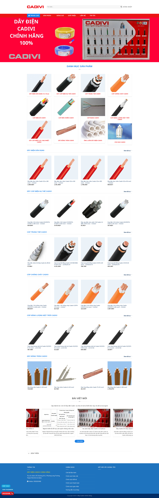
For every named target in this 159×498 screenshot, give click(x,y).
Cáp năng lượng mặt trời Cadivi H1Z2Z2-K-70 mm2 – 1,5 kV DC (39, 347)
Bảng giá (60, 15)
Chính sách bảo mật (72, 476)
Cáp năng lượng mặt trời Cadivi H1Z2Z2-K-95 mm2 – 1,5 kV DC (93, 347)
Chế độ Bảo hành (71, 472)
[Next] (134, 166)
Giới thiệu (72, 15)
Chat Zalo (5, 486)
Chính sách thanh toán (72, 483)
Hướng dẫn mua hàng (72, 490)
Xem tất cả (127, 150)
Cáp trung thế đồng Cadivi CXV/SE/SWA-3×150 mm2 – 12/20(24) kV (66, 263)
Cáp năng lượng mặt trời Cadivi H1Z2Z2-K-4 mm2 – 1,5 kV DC (66, 347)
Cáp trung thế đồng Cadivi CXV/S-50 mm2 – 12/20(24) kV (118, 263)
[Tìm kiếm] (121, 6)
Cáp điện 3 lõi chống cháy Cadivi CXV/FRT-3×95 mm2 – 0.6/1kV (117, 306)
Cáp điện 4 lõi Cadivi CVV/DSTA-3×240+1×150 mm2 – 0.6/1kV (63, 223)
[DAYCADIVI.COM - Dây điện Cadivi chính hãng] (35, 7)
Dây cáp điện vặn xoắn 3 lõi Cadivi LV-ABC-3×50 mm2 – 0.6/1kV (92, 223)
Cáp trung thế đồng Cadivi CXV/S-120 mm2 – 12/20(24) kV (92, 263)
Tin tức (92, 15)
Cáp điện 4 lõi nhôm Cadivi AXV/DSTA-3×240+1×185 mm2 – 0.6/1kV (39, 223)
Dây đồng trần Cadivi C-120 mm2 (37, 387)
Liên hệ (83, 15)
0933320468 (37, 481)
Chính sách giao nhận (72, 486)
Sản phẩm (47, 15)
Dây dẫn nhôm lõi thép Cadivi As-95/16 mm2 (39, 263)
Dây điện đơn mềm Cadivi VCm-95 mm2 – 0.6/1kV (119, 182)
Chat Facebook (7, 489)
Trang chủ (34, 15)
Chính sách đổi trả (71, 479)
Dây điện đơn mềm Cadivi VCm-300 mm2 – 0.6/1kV (91, 182)
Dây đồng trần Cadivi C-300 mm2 (117, 387)
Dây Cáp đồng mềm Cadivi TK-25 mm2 (92, 387)
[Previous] (25, 166)
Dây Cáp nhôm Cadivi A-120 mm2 (64, 387)
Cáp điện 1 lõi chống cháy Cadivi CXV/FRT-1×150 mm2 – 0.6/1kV (37, 306)
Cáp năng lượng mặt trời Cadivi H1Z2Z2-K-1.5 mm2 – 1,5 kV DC (119, 347)
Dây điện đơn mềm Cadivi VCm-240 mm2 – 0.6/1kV (64, 182)
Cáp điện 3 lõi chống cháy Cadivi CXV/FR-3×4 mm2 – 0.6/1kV (90, 306)
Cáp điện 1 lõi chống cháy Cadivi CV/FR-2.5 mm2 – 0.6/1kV (66, 306)
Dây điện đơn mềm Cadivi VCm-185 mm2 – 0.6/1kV (38, 182)
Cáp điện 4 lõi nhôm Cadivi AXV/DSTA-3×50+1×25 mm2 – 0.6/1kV (119, 223)
